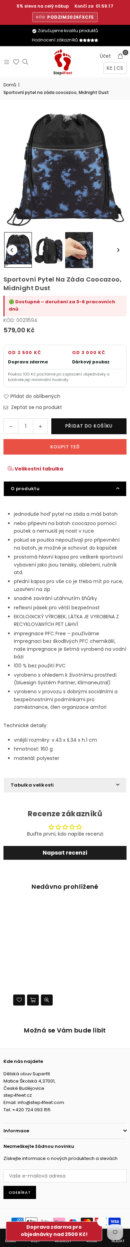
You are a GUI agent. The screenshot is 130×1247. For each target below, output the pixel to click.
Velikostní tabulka (38, 468)
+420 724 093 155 (31, 1109)
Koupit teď (65, 447)
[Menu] (5, 61)
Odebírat (20, 1192)
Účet (105, 56)
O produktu (25, 488)
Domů (9, 85)
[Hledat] (23, 61)
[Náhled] (47, 1000)
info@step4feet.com (41, 1102)
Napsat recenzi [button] (65, 853)
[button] (120, 56)
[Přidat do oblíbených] (19, 1000)
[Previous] (12, 250)
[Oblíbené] (14, 61)
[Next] (118, 250)
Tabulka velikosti (32, 785)
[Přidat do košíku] (33, 1000)
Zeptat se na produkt (36, 407)
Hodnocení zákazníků (55, 40)
